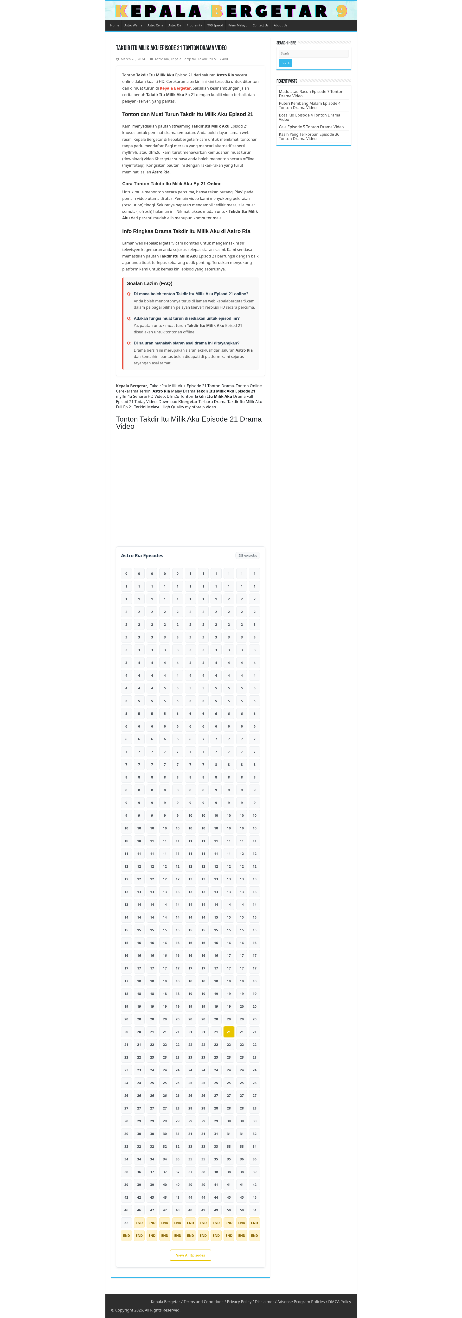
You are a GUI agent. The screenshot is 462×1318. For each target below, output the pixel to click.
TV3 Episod (215, 25)
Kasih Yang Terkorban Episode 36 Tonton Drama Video (309, 136)
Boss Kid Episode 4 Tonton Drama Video (309, 117)
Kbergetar (188, 401)
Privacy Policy (239, 1301)
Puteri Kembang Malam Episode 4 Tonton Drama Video (309, 105)
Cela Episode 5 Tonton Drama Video (311, 126)
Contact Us (261, 25)
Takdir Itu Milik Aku (213, 59)
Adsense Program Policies (301, 1301)
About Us (280, 25)
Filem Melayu (237, 25)
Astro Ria (174, 25)
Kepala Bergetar (183, 59)
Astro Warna (133, 25)
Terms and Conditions (204, 1301)
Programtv (194, 25)
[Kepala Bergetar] (231, 10)
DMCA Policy (339, 1301)
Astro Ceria (155, 25)
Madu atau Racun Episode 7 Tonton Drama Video (311, 93)
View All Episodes (190, 1255)
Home (114, 25)
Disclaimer (264, 1301)
